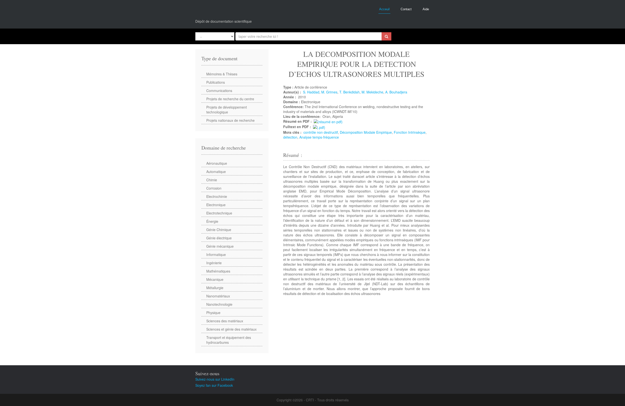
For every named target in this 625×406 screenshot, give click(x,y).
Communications (219, 90)
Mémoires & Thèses (221, 73)
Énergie (212, 221)
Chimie (211, 179)
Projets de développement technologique (226, 109)
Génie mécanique (220, 246)
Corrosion (213, 188)
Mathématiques (218, 271)
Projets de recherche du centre (230, 98)
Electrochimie (216, 196)
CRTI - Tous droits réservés (327, 399)
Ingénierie (214, 262)
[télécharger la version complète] (319, 126)
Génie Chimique (218, 229)
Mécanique (214, 279)
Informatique (216, 254)
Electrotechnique (219, 213)
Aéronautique (216, 163)
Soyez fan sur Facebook (214, 385)
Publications (215, 82)
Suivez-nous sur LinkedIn (214, 379)
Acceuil (384, 9)
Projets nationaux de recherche (230, 120)
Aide (426, 9)
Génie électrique (219, 237)
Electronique (216, 204)
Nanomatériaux (218, 296)
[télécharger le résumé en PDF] (328, 121)
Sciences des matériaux (224, 320)
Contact (406, 9)
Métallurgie (214, 287)
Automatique (216, 171)
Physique (213, 312)
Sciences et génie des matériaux (231, 329)
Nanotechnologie (219, 304)
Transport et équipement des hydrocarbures (228, 340)
